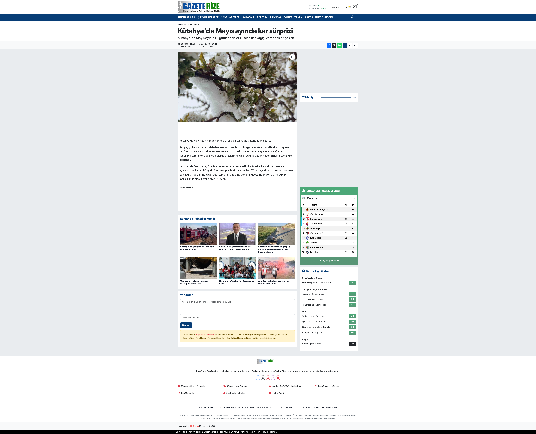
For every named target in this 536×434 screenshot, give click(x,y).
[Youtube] (278, 377)
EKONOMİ (275, 17)
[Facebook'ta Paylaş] (329, 45)
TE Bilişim (194, 426)
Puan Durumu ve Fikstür (328, 386)
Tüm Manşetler (188, 393)
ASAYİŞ (309, 17)
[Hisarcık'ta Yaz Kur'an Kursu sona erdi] (237, 268)
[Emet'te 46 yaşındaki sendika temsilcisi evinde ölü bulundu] (237, 234)
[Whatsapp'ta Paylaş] (339, 45)
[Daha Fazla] (345, 45)
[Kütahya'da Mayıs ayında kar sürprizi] (237, 87)
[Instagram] (273, 377)
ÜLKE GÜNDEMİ (324, 17)
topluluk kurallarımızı (205, 335)
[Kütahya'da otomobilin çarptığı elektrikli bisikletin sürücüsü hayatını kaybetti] (276, 234)
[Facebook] (258, 377)
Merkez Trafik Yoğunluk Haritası (286, 386)
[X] (263, 377)
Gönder (186, 325)
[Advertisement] (329, 71)
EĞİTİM (288, 17)
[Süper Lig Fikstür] (354, 271)
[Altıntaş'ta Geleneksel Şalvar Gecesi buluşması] (276, 268)
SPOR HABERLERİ (230, 17)
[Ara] (353, 17)
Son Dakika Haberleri (235, 393)
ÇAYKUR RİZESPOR (208, 17)
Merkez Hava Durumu (237, 386)
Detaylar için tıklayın (329, 261)
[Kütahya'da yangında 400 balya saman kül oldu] (198, 234)
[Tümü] (354, 97)
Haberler (182, 25)
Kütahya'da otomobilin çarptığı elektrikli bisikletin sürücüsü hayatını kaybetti (274, 249)
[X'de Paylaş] (334, 45)
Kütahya (194, 25)
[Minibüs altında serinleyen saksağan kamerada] (198, 268)
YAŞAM (298, 17)
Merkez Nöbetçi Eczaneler (193, 386)
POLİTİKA (262, 17)
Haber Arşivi (278, 393)
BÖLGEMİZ (248, 17)
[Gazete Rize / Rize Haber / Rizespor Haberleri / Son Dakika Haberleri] (206, 7)
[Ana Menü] (356, 17)
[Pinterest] (268, 377)
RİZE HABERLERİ (187, 17)
